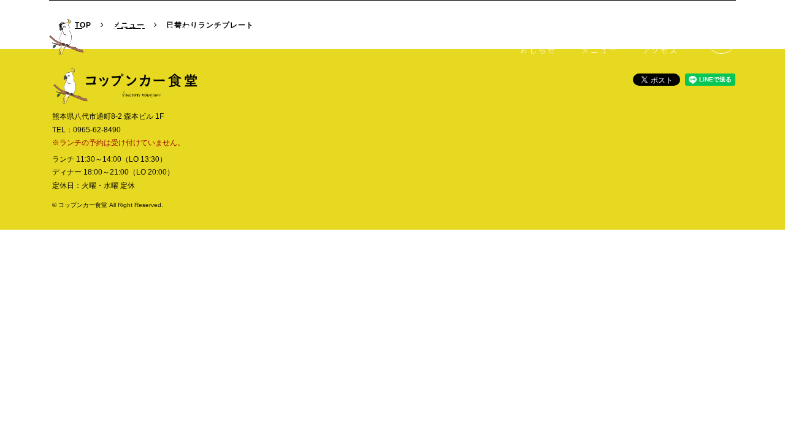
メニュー (599, 50)
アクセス (661, 50)
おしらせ (538, 50)
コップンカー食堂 (122, 36)
